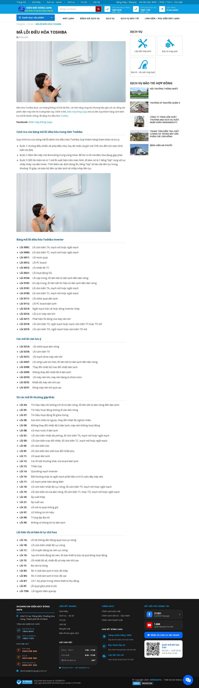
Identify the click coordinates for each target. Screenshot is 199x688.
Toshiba (64, 115)
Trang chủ (21, 2)
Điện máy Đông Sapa (77, 111)
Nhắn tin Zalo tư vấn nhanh (165, 635)
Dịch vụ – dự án (54, 2)
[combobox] (80, 9)
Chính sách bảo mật (111, 611)
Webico (179, 679)
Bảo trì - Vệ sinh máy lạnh (143, 72)
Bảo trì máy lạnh (170, 51)
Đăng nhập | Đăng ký (126, 2)
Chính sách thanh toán (112, 620)
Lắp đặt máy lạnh (143, 51)
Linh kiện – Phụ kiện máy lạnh (162, 18)
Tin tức (84, 2)
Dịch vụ (71, 2)
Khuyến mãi (64, 628)
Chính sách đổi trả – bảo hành (116, 615)
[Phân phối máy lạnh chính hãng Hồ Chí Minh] (34, 9)
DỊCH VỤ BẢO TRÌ (130, 18)
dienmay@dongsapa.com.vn (33, 671)
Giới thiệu (36, 2)
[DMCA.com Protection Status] (143, 684)
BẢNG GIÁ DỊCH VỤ (90, 18)
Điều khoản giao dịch (69, 633)
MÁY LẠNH (68, 18)
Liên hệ (96, 2)
